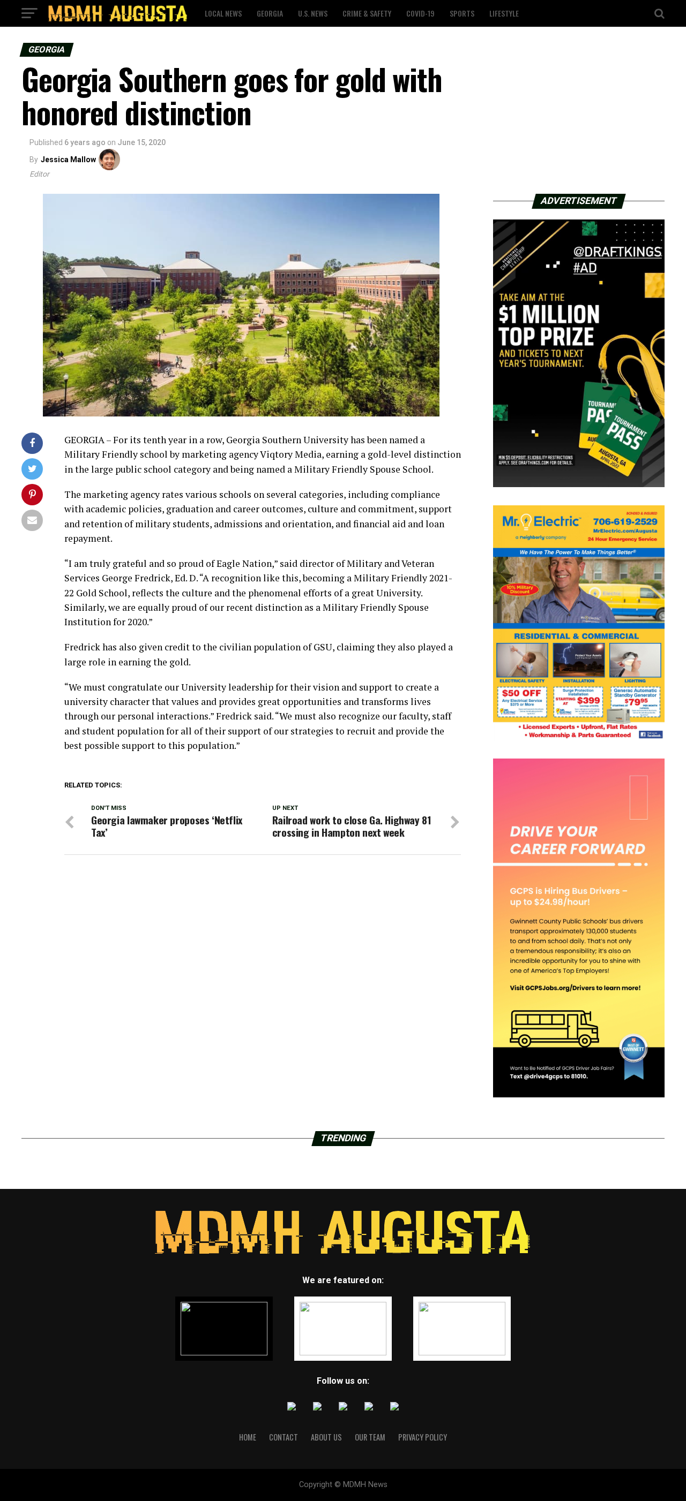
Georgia (270, 13)
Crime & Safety (366, 13)
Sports (462, 13)
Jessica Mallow (68, 159)
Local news (223, 13)
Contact (283, 1437)
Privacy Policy (422, 1437)
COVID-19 (420, 13)
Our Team (370, 1437)
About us (326, 1437)
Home (247, 1437)
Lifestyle (504, 13)
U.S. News (312, 13)
